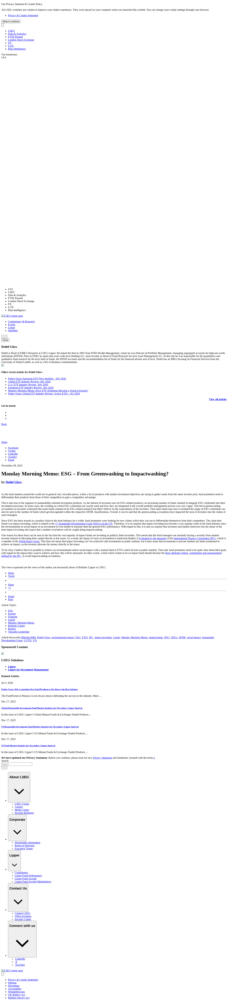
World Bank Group (29, 541)
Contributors (21, 872)
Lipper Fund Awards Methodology (33, 881)
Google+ (12, 456)
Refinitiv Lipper (16, 625)
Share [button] (4, 442)
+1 (9, 587)
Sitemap (12, 982)
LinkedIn (13, 453)
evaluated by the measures (152, 538)
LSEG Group (22, 803)
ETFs (85, 637)
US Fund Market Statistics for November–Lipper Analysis (28, 745)
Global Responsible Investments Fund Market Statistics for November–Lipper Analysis (42, 708)
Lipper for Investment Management (28, 669)
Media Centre (22, 809)
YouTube (20, 964)
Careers (19, 806)
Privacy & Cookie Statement (23, 15)
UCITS (28, 640)
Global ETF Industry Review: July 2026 (29, 381)
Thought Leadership (18, 631)
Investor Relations (24, 812)
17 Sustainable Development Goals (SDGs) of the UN (83, 523)
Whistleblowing (16, 991)
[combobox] (16, 764)
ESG (10, 610)
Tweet (11, 576)
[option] (117, 289)
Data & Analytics (17, 33)
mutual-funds (156, 637)
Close (5, 340)
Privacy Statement (102, 757)
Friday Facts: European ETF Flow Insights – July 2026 (37, 378)
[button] (21, 321)
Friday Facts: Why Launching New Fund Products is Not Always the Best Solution (39, 689)
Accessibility (15, 988)
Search (5, 760)
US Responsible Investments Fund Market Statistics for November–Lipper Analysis (40, 726)
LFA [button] (3, 57)
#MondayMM (28, 637)
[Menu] (6, 336)
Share (11, 573)
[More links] (2, 974)
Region (12, 628)
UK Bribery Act (16, 994)
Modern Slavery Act (18, 997)
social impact (194, 637)
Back (4, 424)
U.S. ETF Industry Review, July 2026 (28, 384)
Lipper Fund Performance (28, 875)
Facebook (13, 447)
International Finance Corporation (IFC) (195, 538)
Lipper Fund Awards (26, 878)
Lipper (11, 619)
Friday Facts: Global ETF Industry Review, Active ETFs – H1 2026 (44, 393)
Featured (12, 616)
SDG (167, 637)
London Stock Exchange (21, 39)
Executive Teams (24, 848)
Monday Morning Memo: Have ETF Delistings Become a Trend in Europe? (48, 390)
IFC (91, 637)
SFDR (182, 637)
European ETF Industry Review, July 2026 (30, 387)
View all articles (218, 399)
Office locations (23, 916)
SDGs (174, 637)
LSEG (11, 30)
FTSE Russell (15, 36)
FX (10, 42)
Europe (12, 613)
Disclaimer (13, 985)
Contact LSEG (22, 913)
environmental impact (62, 637)
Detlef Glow (14, 482)
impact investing (103, 637)
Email (11, 459)
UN (35, 640)
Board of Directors (24, 845)
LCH (11, 45)
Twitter (12, 450)
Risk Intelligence (17, 48)
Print (10, 599)
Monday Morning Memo (21, 622)
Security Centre (23, 919)
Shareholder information (27, 842)
